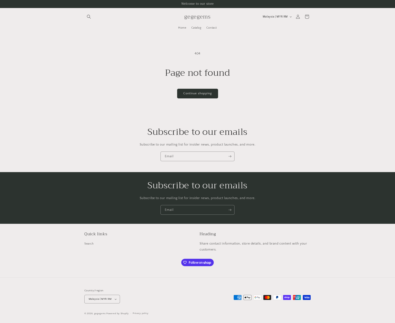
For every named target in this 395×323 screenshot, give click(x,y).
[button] (88, 16)
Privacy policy (141, 313)
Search (89, 244)
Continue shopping (197, 93)
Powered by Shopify (117, 313)
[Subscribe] (229, 156)
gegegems (100, 313)
